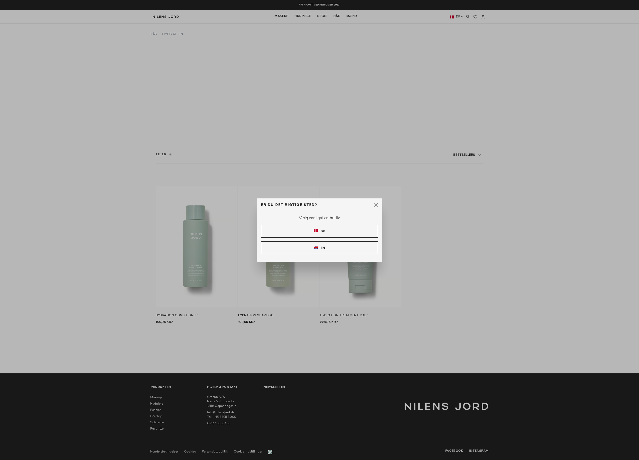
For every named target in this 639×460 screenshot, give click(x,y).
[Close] (376, 205)
